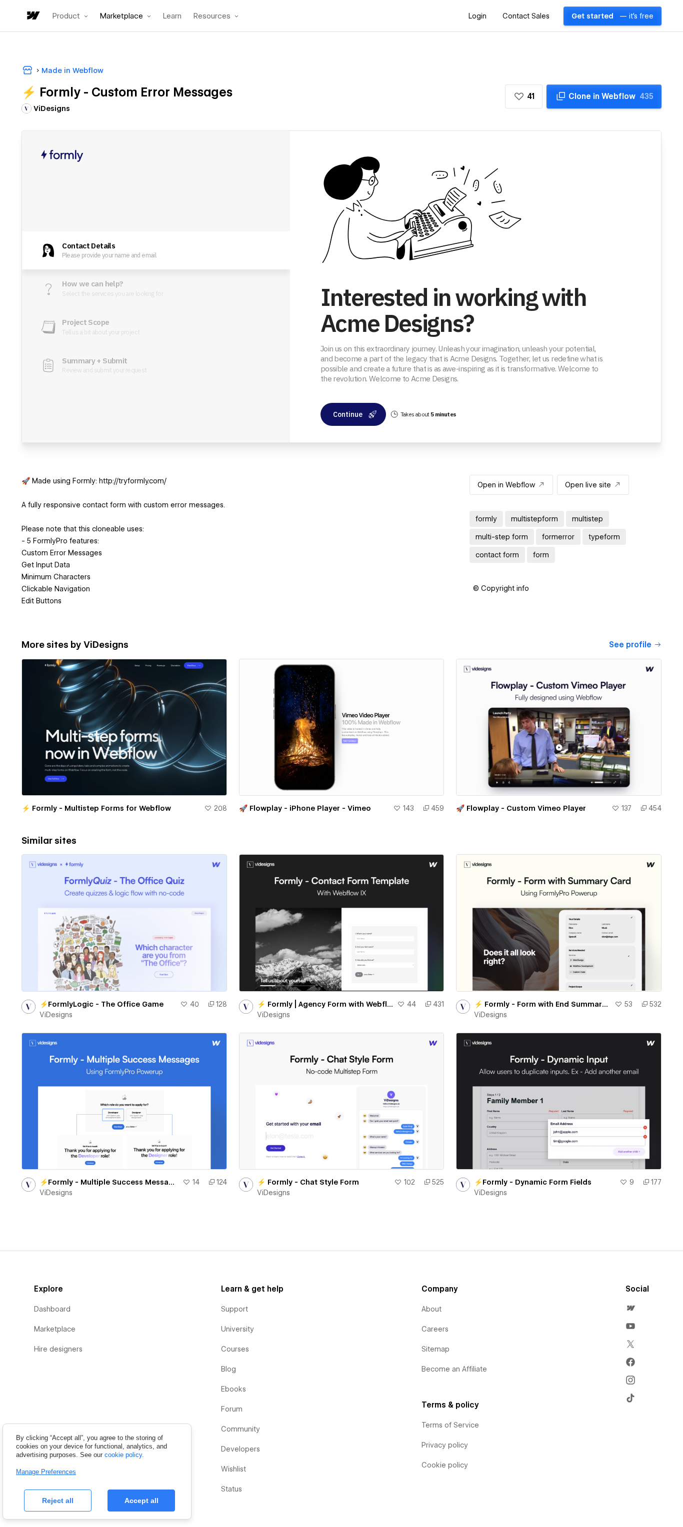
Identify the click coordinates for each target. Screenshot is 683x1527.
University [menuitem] (237, 1329)
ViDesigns (56, 1015)
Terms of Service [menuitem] (450, 1425)
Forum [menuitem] (231, 1409)
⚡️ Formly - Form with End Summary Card (542, 1004)
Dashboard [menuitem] (52, 1309)
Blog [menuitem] (228, 1369)
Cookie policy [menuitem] (445, 1465)
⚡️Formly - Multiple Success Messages (109, 1182)
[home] (32, 16)
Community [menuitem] (240, 1429)
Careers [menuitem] (435, 1329)
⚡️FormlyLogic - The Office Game (102, 1004)
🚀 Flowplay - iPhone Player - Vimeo (305, 808)
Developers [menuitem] (240, 1449)
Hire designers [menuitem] (58, 1349)
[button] (70, 16)
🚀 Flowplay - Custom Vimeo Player (521, 808)
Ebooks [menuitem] (233, 1389)
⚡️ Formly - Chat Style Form (308, 1182)
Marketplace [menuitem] (55, 1329)
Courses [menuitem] (235, 1349)
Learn (172, 16)
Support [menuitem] (234, 1309)
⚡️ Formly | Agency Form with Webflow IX (325, 1004)
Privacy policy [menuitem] (445, 1445)
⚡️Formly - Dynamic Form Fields (533, 1182)
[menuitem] (631, 1308)
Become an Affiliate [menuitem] (454, 1369)
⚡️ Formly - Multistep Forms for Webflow (96, 808)
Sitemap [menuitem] (436, 1349)
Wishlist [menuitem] (233, 1469)
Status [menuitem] (231, 1489)
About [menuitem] (432, 1309)
